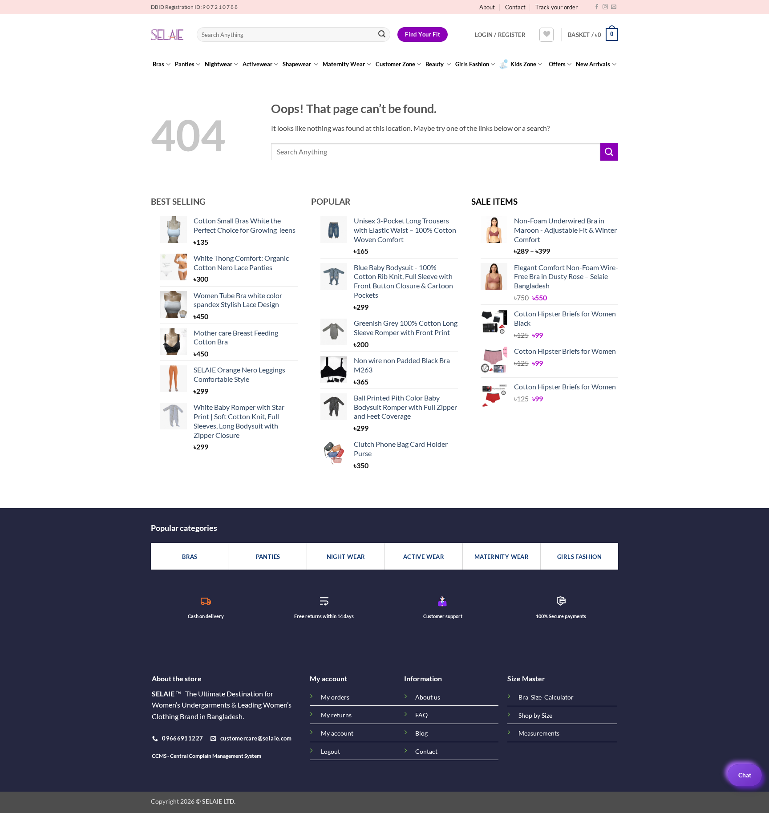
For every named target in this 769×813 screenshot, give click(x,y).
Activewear (257, 64)
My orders (335, 697)
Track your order (556, 7)
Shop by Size (535, 715)
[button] (500, 35)
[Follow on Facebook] (596, 7)
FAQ (421, 715)
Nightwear (218, 64)
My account (337, 733)
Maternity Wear (344, 64)
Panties (184, 64)
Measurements (538, 733)
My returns (336, 715)
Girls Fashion (472, 64)
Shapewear (297, 64)
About (487, 7)
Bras (158, 64)
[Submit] (381, 34)
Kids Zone (523, 64)
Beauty (435, 64)
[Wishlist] (546, 35)
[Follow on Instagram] (605, 7)
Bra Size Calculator (546, 697)
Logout (330, 751)
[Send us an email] (613, 7)
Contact (515, 7)
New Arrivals (593, 64)
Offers (557, 64)
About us (427, 697)
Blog (421, 733)
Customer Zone (395, 64)
